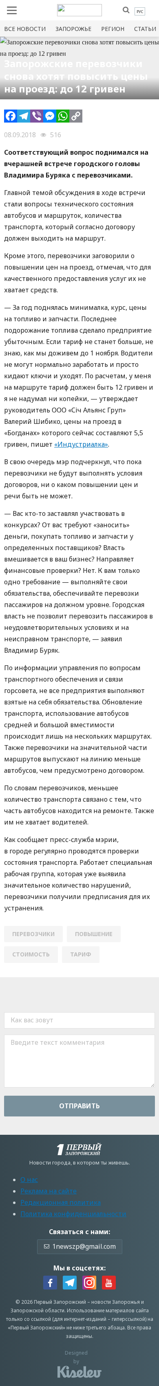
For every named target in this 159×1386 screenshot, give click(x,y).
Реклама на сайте (48, 1190)
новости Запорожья (115, 1301)
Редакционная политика (60, 1202)
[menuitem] (140, 11)
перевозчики (33, 934)
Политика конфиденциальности (73, 1213)
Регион (112, 29)
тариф (80, 954)
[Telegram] (23, 116)
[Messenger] (49, 116)
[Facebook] (10, 116)
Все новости (25, 29)
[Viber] (36, 116)
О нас (29, 1179)
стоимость (31, 954)
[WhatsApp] (62, 116)
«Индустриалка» (81, 444)
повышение (94, 934)
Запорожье (73, 29)
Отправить (79, 1105)
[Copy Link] (75, 116)
